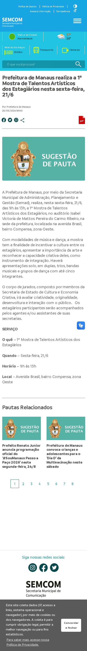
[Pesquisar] (78, 64)
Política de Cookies (27, 6)
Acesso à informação (40, 11)
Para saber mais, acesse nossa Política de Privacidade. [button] (27, 642)
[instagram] (32, 567)
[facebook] (43, 567)
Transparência (63, 11)
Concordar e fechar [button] (71, 625)
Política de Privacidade (53, 6)
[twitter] (54, 567)
